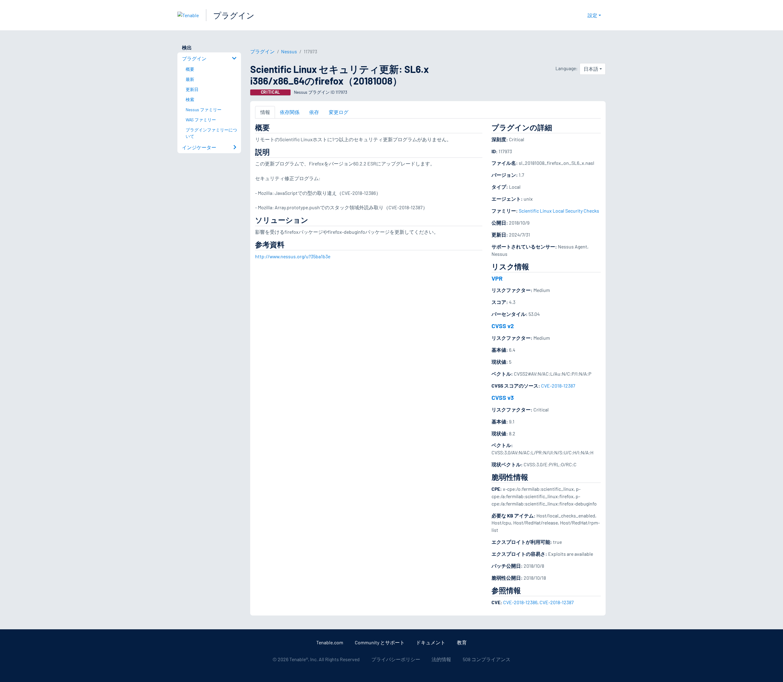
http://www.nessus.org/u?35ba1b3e (292, 256)
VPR (497, 278)
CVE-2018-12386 (520, 602)
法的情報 (441, 659)
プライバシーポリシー (395, 659)
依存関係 (289, 112)
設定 (592, 15)
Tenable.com (329, 642)
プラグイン (233, 15)
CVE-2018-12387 (558, 385)
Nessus (289, 51)
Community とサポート (380, 642)
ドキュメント (430, 642)
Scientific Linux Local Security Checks (559, 211)
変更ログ (338, 112)
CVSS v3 (503, 397)
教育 (462, 642)
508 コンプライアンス (486, 659)
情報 (265, 112)
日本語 (591, 69)
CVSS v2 (503, 325)
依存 (314, 112)
